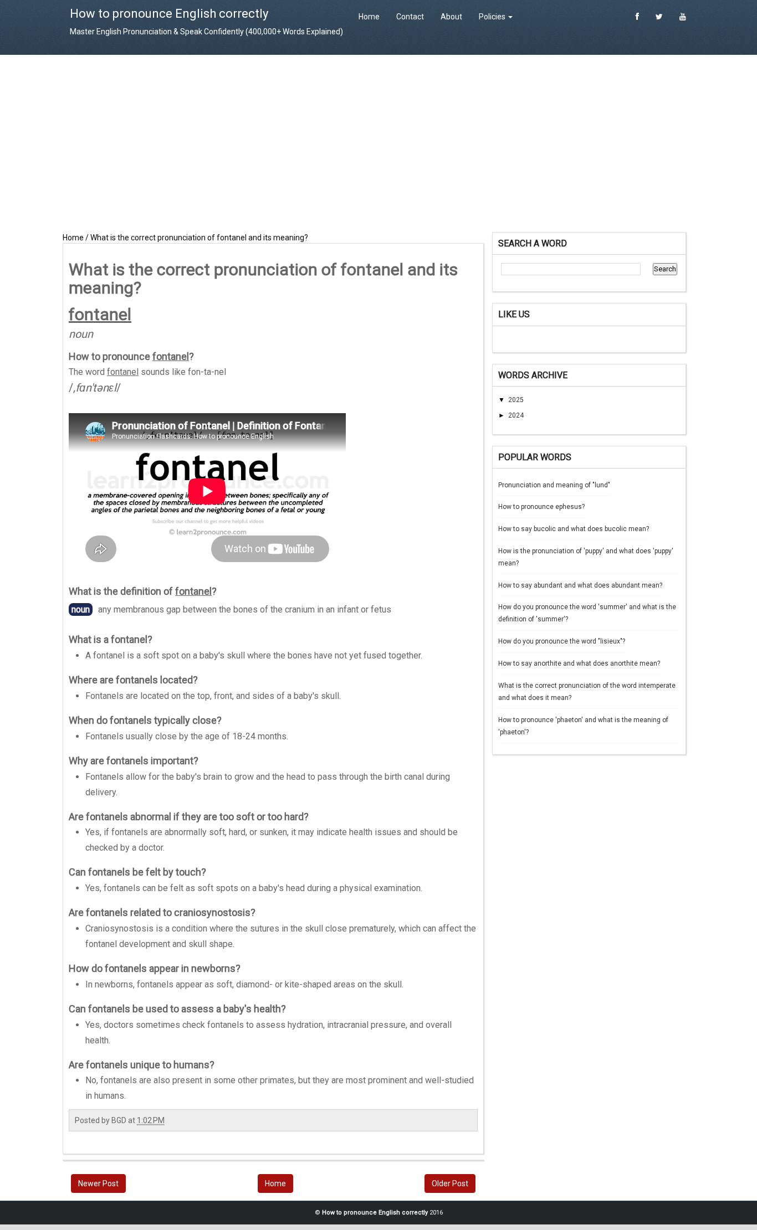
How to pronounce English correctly (169, 13)
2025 (516, 400)
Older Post (450, 1183)
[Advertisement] (378, 143)
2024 (516, 415)
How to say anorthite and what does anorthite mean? (579, 663)
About (451, 16)
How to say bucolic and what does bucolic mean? (573, 529)
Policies (493, 16)
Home (369, 16)
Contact (410, 16)
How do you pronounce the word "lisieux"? (561, 641)
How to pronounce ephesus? (541, 507)
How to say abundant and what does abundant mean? (580, 585)
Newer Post (98, 1183)
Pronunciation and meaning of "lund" (554, 485)
